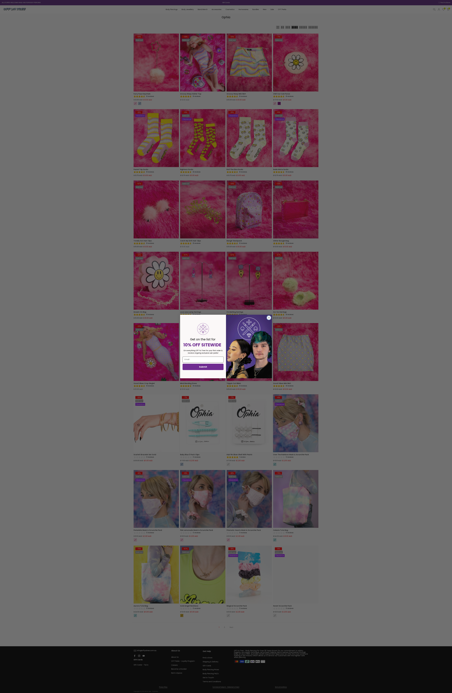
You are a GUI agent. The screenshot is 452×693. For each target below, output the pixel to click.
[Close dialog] (269, 318)
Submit (203, 366)
